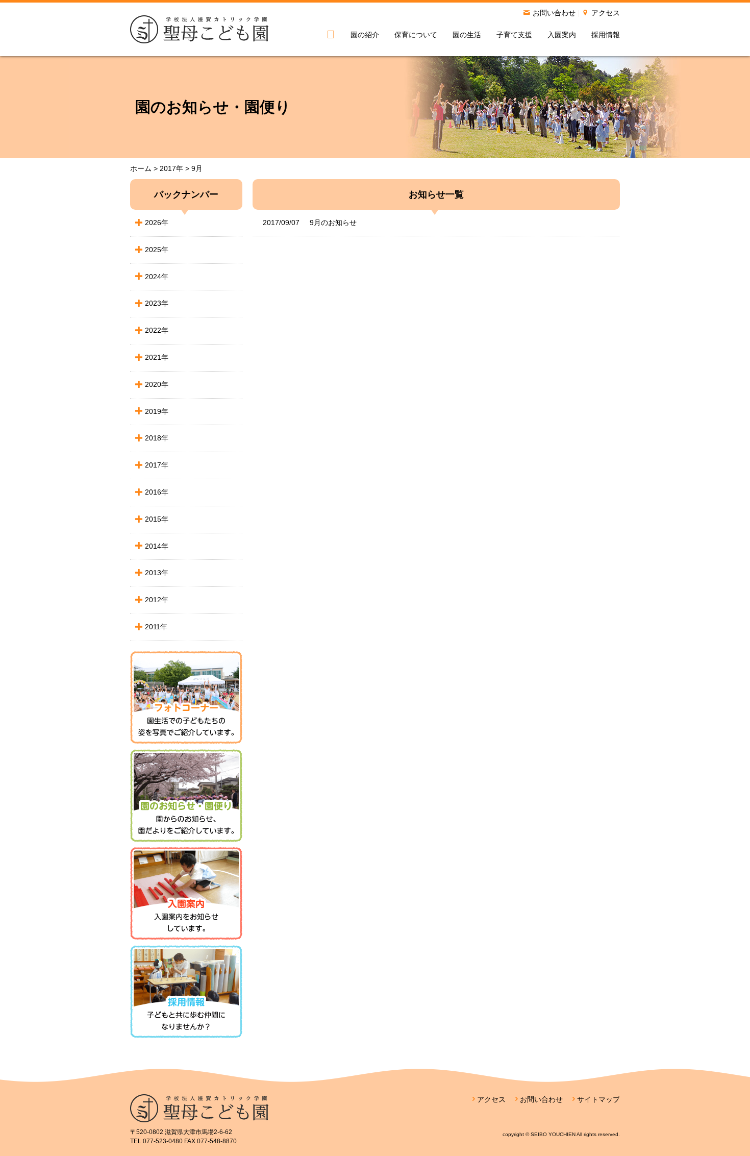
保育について (415, 35)
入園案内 (561, 35)
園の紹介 (365, 35)
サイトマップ (598, 1099)
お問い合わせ (554, 13)
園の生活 (467, 35)
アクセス (605, 13)
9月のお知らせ (310, 222)
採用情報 (605, 35)
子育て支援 (514, 35)
